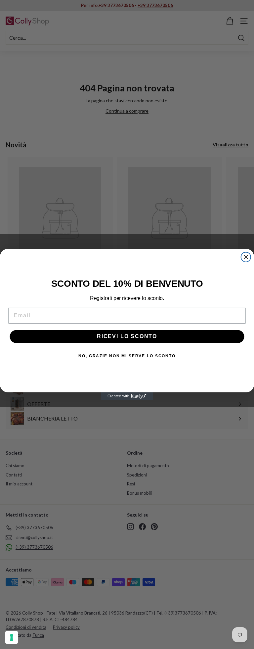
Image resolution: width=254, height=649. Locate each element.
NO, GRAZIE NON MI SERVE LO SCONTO (126, 356)
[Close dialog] (246, 257)
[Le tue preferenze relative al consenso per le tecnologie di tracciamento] (11, 637)
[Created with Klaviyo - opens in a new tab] (127, 396)
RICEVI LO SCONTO (127, 336)
